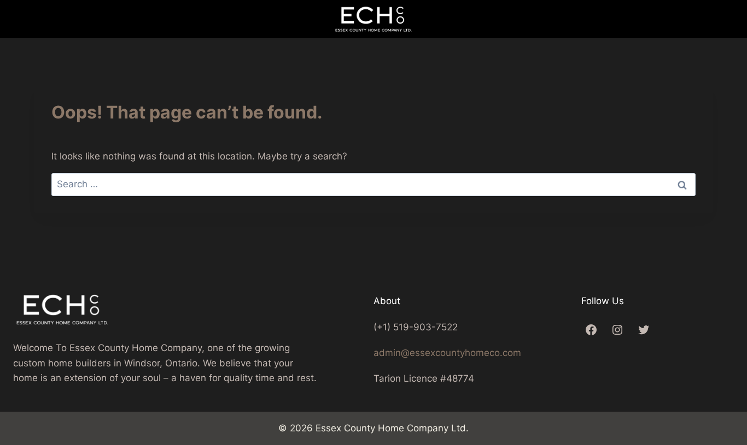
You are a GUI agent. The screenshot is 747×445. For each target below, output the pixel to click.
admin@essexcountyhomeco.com (447, 352)
